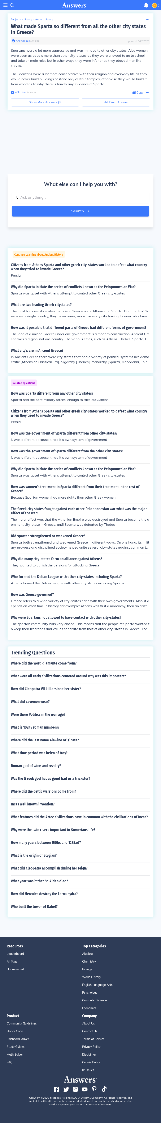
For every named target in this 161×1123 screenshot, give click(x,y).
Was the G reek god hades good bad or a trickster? (50, 778)
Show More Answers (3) (45, 102)
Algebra (87, 954)
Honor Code (15, 1031)
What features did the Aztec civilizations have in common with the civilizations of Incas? (79, 817)
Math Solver (15, 1054)
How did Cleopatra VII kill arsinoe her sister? (46, 689)
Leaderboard (15, 954)
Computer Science (94, 1000)
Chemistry (89, 961)
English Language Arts (97, 985)
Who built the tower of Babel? (34, 906)
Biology (87, 969)
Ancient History (44, 19)
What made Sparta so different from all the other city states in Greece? (78, 29)
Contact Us (89, 1031)
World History (91, 977)
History (28, 19)
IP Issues (88, 1070)
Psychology (89, 992)
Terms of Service (93, 1039)
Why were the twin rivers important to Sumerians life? (53, 829)
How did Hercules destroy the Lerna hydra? (44, 894)
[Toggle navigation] (5, 5)
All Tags (12, 961)
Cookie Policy (91, 1062)
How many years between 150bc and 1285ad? (46, 842)
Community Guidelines (22, 1023)
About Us (88, 1023)
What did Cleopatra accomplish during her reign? (49, 868)
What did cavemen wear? (30, 701)
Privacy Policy (91, 1047)
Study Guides (16, 1047)
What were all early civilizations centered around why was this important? (68, 676)
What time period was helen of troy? (39, 753)
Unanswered (15, 969)
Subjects (16, 19)
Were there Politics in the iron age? (38, 714)
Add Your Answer (116, 102)
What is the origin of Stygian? (34, 855)
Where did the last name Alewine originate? (45, 740)
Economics (89, 1008)
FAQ (10, 1062)
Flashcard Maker (18, 1039)
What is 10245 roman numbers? (35, 727)
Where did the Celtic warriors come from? (43, 791)
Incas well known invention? (33, 804)
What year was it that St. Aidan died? (39, 881)
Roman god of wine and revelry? (36, 765)
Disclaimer (89, 1054)
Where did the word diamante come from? (44, 663)
